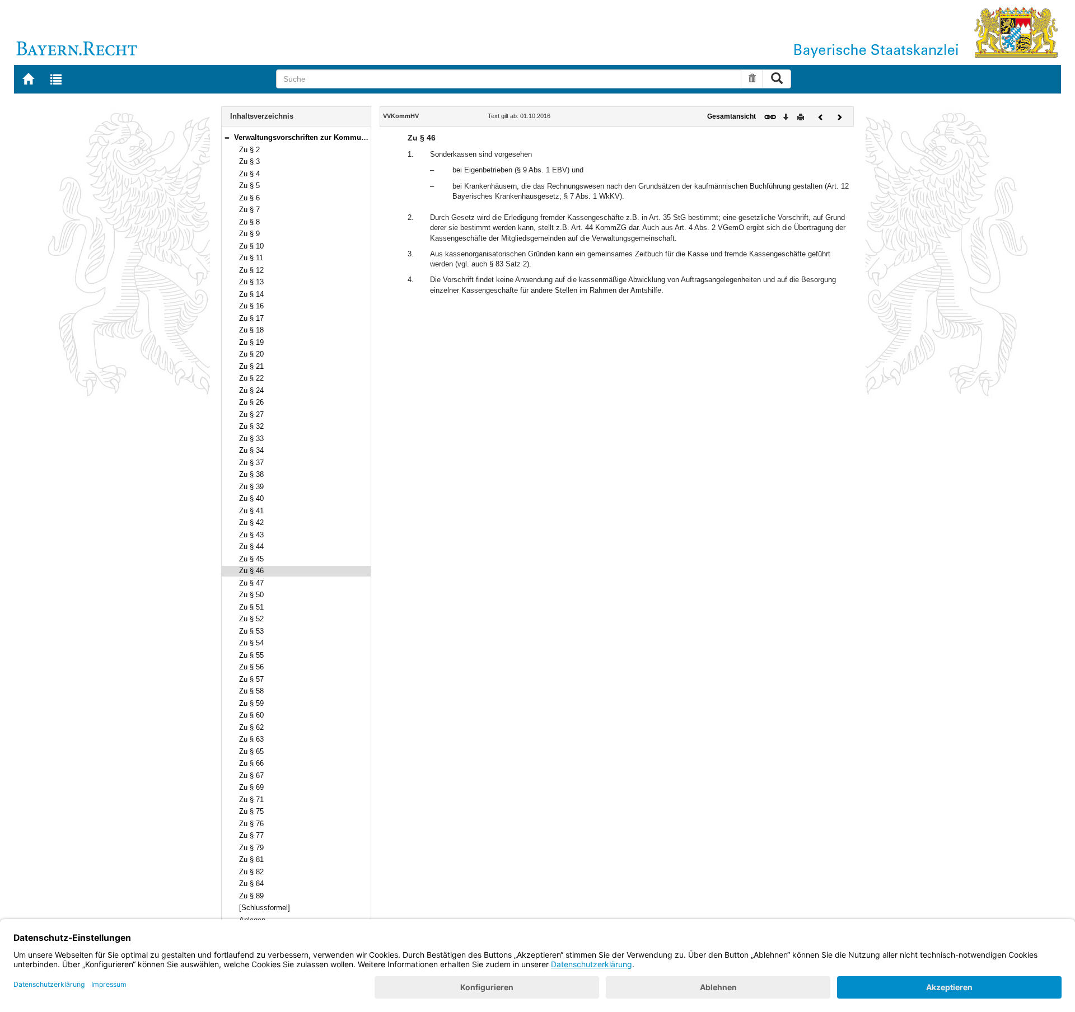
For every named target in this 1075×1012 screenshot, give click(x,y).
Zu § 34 (251, 450)
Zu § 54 (251, 643)
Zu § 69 (251, 787)
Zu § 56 (251, 667)
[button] (227, 137)
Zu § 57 (251, 679)
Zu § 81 (251, 859)
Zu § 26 (251, 402)
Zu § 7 (249, 209)
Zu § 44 (251, 546)
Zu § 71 (251, 799)
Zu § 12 (251, 270)
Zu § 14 (251, 294)
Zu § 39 (251, 486)
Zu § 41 (251, 511)
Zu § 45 (251, 559)
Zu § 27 (251, 414)
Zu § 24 (251, 390)
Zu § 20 (251, 354)
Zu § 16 (251, 306)
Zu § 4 (249, 174)
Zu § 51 (251, 607)
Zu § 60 (251, 715)
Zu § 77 (251, 835)
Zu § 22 (251, 378)
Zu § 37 (251, 462)
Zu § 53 (251, 631)
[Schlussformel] (264, 907)
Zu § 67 (251, 775)
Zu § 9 (249, 233)
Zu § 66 (251, 763)
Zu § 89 (251, 896)
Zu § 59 (251, 703)
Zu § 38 (251, 474)
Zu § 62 (251, 727)
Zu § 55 (251, 655)
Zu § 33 (251, 438)
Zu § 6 (249, 198)
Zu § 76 (251, 823)
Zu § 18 (251, 330)
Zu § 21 (251, 366)
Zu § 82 (251, 872)
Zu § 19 (251, 342)
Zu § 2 (249, 150)
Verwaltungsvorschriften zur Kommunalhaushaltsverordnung (340, 137)
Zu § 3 (249, 161)
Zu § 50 (251, 595)
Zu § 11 (251, 258)
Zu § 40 (251, 498)
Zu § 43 (251, 535)
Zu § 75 (251, 811)
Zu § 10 (251, 246)
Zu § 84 (251, 883)
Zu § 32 (251, 426)
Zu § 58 (251, 691)
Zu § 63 (251, 739)
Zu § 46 (251, 570)
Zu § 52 (251, 619)
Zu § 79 (251, 848)
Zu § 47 (251, 583)
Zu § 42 (251, 522)
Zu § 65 (251, 751)
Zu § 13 (251, 282)
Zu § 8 (249, 222)
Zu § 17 (251, 318)
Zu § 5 (249, 185)
